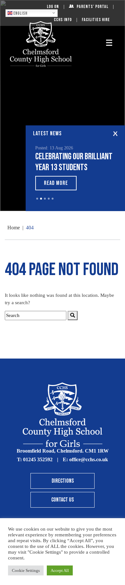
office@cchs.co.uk (88, 459)
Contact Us (62, 499)
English (20, 13)
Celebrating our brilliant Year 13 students (74, 162)
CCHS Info (63, 19)
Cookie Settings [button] (26, 570)
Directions (63, 481)
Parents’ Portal (92, 6)
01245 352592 (38, 459)
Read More (56, 183)
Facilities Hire (96, 19)
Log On (53, 6)
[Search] (73, 315)
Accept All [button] (60, 570)
